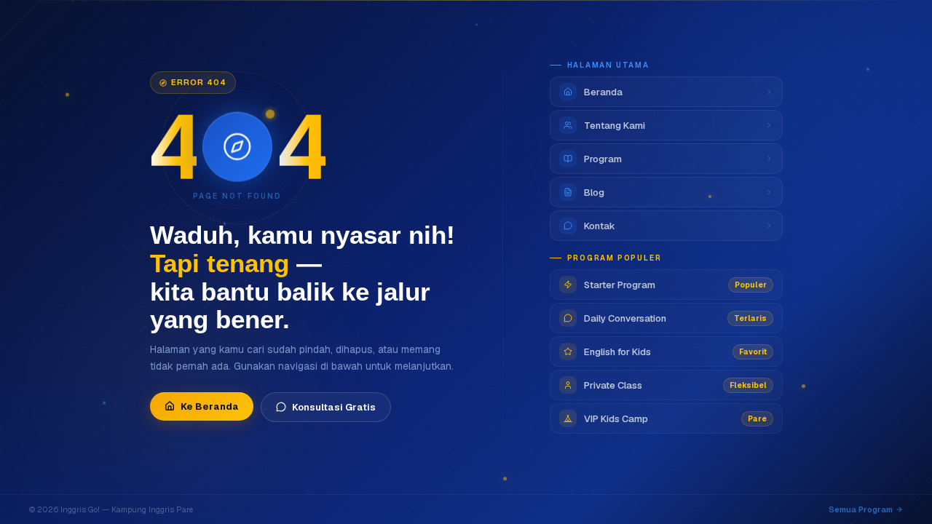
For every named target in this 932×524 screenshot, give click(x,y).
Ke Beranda (210, 406)
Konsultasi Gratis (334, 407)
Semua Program (861, 509)
